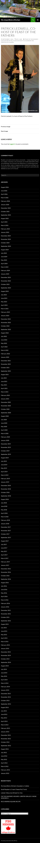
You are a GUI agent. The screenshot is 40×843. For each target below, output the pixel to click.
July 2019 (4, 461)
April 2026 (4, 194)
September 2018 (6, 496)
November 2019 (6, 447)
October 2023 (5, 284)
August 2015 (5, 624)
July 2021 (4, 378)
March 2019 (4, 475)
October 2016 (5, 575)
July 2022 (4, 336)
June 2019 (4, 464)
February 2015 (5, 645)
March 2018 (4, 516)
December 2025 (6, 208)
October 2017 (5, 534)
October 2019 (5, 451)
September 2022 (6, 329)
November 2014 (6, 655)
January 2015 (5, 648)
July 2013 (4, 711)
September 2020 (6, 412)
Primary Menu (37, 20)
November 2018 (6, 489)
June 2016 (4, 589)
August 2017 (5, 541)
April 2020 (4, 430)
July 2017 (4, 544)
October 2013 (5, 700)
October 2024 (5, 243)
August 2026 (5, 187)
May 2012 (4, 759)
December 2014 (6, 652)
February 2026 (5, 201)
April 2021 (4, 388)
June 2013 (4, 714)
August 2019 (5, 458)
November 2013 (6, 697)
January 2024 (5, 274)
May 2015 (4, 634)
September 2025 (6, 215)
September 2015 (6, 621)
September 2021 (6, 371)
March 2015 (4, 641)
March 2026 (4, 197)
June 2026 (4, 191)
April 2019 (4, 471)
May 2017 (4, 551)
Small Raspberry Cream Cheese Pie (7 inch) (14, 789)
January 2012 (5, 773)
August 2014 (5, 666)
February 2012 (5, 770)
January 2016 (5, 607)
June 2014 (4, 673)
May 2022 (4, 343)
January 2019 (5, 482)
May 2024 (4, 260)
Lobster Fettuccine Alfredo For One (11, 793)
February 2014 (5, 686)
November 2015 (6, 614)
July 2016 (4, 586)
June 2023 (4, 298)
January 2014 (5, 690)
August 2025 (5, 218)
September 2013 (6, 704)
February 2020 (5, 437)
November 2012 (6, 738)
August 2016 (5, 582)
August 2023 (5, 291)
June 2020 (4, 423)
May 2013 (4, 718)
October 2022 (5, 326)
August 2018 (5, 499)
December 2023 (6, 277)
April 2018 (4, 513)
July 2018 (4, 503)
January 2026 (5, 204)
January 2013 (5, 732)
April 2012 (4, 763)
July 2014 (4, 669)
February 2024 (5, 270)
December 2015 (6, 610)
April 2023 (4, 305)
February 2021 (5, 395)
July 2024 (4, 253)
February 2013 (5, 728)
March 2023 (4, 308)
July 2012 (4, 752)
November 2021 (6, 364)
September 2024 (6, 246)
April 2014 (4, 679)
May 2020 (4, 426)
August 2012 (5, 749)
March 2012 (4, 766)
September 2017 (6, 537)
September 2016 (6, 579)
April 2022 (4, 347)
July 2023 (4, 295)
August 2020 (5, 416)
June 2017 (4, 548)
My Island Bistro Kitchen (10, 20)
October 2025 (5, 211)
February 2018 (5, 520)
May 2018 (4, 510)
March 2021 (4, 392)
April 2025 (4, 222)
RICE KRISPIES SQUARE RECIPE (10, 801)
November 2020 (6, 406)
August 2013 (5, 707)
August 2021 (5, 374)
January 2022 (5, 357)
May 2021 (4, 385)
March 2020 (4, 433)
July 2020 (4, 419)
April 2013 (4, 721)
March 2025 (4, 225)
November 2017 (6, 530)
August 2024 (5, 249)
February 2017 (5, 562)
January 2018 (5, 523)
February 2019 (5, 478)
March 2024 (4, 267)
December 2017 (6, 527)
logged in (13, 144)
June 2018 (4, 506)
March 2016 (4, 600)
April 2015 (4, 638)
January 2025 (5, 232)
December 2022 (6, 319)
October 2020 (5, 409)
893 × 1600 (19, 39)
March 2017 (4, 558)
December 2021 (6, 360)
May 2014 (4, 676)
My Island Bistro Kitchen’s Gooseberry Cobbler (15, 786)
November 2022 (6, 322)
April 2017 (4, 555)
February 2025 (5, 229)
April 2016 (4, 596)
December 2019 (6, 444)
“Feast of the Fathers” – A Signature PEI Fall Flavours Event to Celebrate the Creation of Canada (20, 40)
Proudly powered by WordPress (9, 840)
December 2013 (6, 693)
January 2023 (5, 315)
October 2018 (5, 492)
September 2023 (6, 288)
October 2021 (5, 367)
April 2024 (4, 263)
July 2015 (4, 627)
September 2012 (6, 745)
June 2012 (4, 756)
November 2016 (6, 572)
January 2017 (5, 565)
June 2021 (4, 381)
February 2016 (5, 603)
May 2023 (4, 301)
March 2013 (4, 725)
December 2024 (6, 236)
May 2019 (4, 468)
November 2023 (6, 281)
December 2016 (6, 569)
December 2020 (6, 402)
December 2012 (6, 735)
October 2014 (5, 659)
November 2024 (6, 239)
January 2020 (5, 440)
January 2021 (5, 399)
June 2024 (4, 256)
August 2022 (5, 333)
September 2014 (6, 662)
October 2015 (5, 617)
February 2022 (5, 354)
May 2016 (4, 593)
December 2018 (6, 485)
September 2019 (6, 454)
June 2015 (4, 631)
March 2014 (4, 683)
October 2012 (5, 742)
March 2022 (4, 350)
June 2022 (4, 340)
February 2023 (5, 312)
